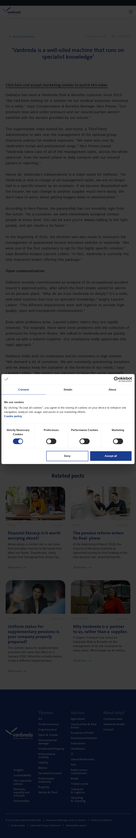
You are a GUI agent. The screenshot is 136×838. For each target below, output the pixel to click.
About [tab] (112, 389)
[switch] (51, 441)
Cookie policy (13, 416)
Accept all (111, 455)
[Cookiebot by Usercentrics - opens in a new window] (116, 379)
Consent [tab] (23, 389)
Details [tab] (68, 389)
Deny (67, 455)
